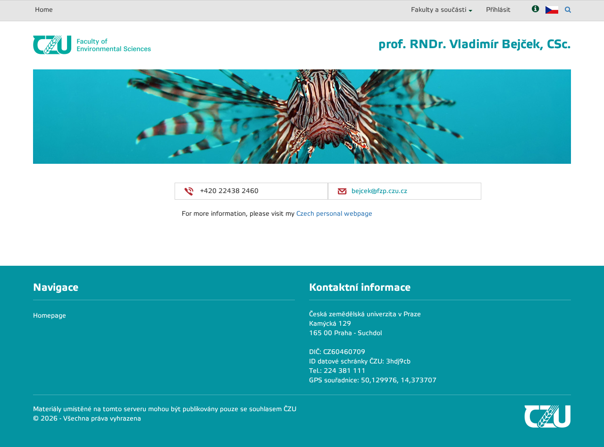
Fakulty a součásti (438, 9)
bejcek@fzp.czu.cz (379, 190)
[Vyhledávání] (568, 9)
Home (44, 9)
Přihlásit (498, 9)
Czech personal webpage (334, 213)
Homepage (49, 315)
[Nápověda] (535, 9)
